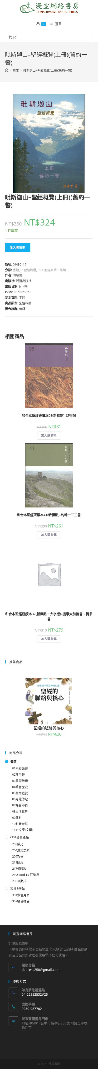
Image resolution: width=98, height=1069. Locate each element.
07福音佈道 (20, 805)
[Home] (6, 70)
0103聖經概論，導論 (52, 270)
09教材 (17, 817)
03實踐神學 (20, 780)
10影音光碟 (20, 824)
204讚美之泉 (20, 850)
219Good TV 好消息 (25, 875)
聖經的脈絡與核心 (49, 728)
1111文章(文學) (22, 830)
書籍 (16, 270)
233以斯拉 (19, 881)
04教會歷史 (20, 787)
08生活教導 (20, 811)
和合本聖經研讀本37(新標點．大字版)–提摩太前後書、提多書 (49, 616)
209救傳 (17, 856)
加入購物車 (17, 248)
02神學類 (18, 774)
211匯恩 (17, 862)
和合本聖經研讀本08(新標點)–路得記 (49, 415)
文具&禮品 (17, 888)
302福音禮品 (20, 901)
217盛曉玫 (19, 868)
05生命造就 (20, 793)
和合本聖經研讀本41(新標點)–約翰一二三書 (49, 514)
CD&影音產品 (19, 837)
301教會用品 (20, 895)
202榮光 (17, 844)
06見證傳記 (20, 799)
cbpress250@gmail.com (40, 969)
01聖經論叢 (28, 270)
